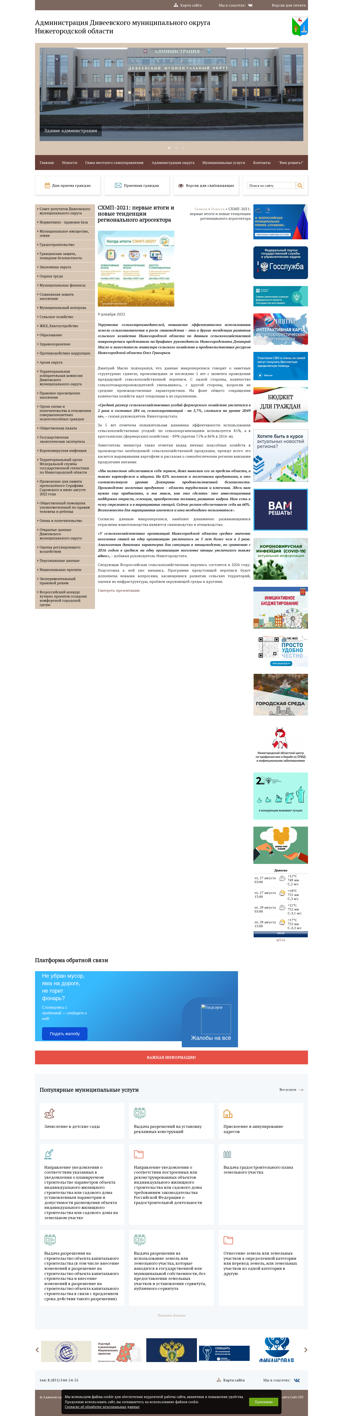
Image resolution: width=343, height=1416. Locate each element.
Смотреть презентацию (119, 590)
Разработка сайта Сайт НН (282, 1397)
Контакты (261, 162)
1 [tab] (169, 148)
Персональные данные (60, 560)
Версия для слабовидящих (210, 185)
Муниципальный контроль (63, 307)
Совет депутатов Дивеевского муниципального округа (65, 210)
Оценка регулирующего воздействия (60, 549)
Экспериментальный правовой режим (58, 580)
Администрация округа (173, 162)
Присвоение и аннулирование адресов (253, 1129)
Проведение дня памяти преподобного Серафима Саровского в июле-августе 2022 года (63, 487)
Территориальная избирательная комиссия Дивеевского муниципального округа (61, 377)
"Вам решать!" (290, 162)
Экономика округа (55, 267)
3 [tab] (183, 148)
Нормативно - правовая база (64, 222)
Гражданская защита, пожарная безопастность (61, 255)
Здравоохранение (55, 344)
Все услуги (288, 1089)
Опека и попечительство (61, 520)
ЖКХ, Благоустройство (59, 325)
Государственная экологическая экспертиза (62, 439)
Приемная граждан (141, 185)
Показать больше (172, 1315)
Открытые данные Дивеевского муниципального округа (61, 533)
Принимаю (264, 1402)
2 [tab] (176, 148)
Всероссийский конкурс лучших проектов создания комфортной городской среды (63, 598)
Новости (69, 162)
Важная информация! (171, 1057)
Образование (51, 335)
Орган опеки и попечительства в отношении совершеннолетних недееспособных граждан (65, 412)
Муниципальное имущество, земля (64, 233)
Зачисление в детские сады (72, 1126)
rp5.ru (280, 940)
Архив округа (51, 362)
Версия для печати (289, 5)
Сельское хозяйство (56, 316)
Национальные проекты (60, 569)
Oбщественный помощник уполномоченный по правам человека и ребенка (65, 507)
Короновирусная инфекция (63, 450)
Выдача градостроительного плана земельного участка (258, 1170)
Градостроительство (57, 244)
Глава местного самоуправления (114, 162)
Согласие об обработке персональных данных (102, 1407)
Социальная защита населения (57, 296)
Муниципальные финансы (63, 285)
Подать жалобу (65, 1033)
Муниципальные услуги (223, 162)
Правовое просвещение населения (60, 395)
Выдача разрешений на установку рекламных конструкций (168, 1129)
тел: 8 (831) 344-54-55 (59, 1380)
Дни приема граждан (71, 185)
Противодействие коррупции (65, 353)
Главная (47, 162)
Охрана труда (51, 276)
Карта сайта (191, 5)
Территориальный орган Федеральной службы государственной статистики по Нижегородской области (64, 465)
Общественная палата (58, 428)
